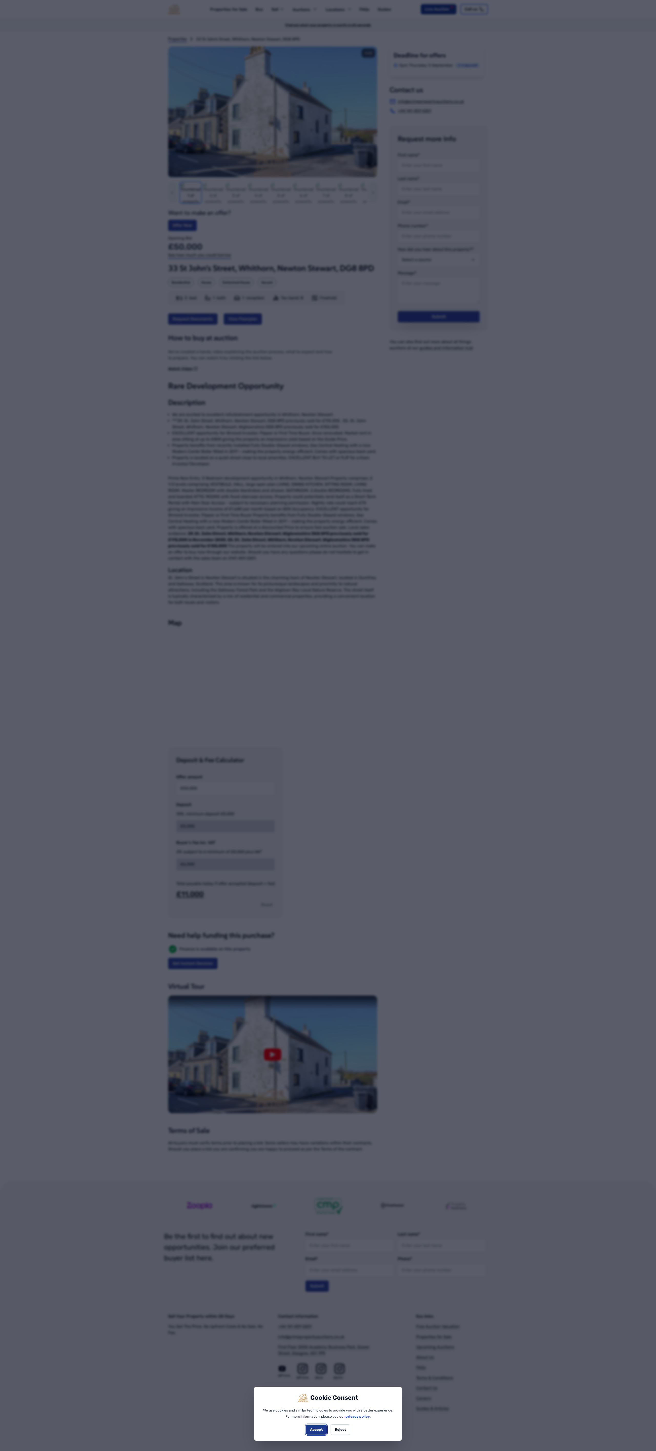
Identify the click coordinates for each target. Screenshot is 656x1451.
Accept (316, 1429)
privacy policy (357, 1416)
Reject (340, 1429)
